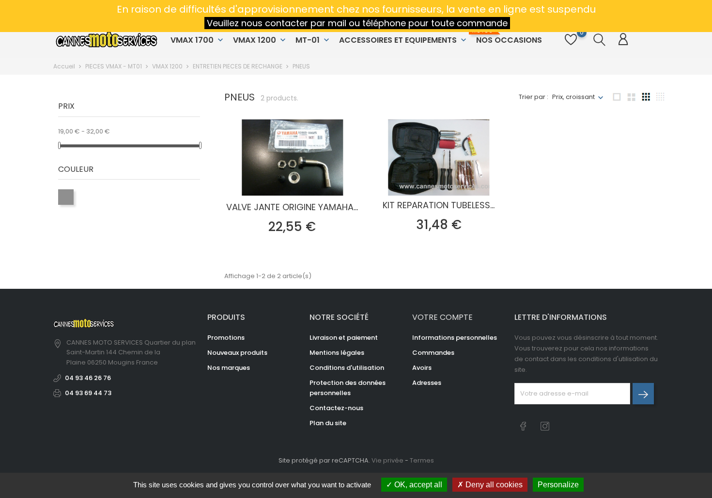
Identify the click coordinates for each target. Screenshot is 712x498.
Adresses (426, 382)
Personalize (558, 485)
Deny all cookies (493, 485)
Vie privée (387, 460)
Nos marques (228, 367)
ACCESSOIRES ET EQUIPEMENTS (403, 40)
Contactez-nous (336, 408)
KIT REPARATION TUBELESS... (439, 205)
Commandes (433, 352)
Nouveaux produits (237, 352)
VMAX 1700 (197, 40)
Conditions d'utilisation (347, 367)
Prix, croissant (573, 96)
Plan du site (328, 423)
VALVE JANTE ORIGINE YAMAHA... (292, 207)
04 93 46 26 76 (88, 377)
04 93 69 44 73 (88, 393)
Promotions (226, 337)
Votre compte (442, 317)
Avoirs (422, 367)
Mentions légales (337, 352)
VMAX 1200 (260, 40)
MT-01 (313, 40)
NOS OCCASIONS (508, 36)
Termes (422, 460)
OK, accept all (417, 485)
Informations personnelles (454, 337)
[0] (571, 45)
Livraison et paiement (344, 337)
